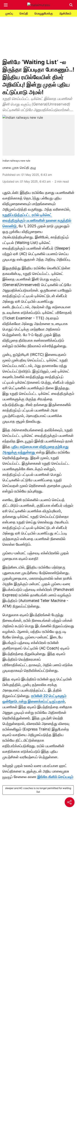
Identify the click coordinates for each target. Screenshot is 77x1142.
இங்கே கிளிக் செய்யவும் (55, 777)
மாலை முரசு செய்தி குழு (19, 167)
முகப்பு (9, 13)
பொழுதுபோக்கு (43, 13)
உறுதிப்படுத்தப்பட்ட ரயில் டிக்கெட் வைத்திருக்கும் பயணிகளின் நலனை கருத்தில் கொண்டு (36, 220)
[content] (35, 452)
